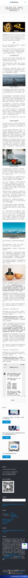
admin (12, 400)
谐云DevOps (13, 514)
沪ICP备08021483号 (21, 571)
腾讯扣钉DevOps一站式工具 (8, 519)
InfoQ (12, 512)
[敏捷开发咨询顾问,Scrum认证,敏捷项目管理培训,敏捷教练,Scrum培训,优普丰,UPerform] (14, 2)
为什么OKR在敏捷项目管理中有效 (9, 453)
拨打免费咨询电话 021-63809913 (19, 576)
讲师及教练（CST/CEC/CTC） (11, 554)
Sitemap (7, 573)
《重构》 (19, 558)
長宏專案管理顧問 (14, 516)
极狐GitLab (4, 523)
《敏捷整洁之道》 (6, 558)
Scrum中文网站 (5, 522)
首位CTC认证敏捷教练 (7, 520)
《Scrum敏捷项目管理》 (7, 556)
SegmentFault (13, 515)
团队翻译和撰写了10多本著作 (15, 555)
